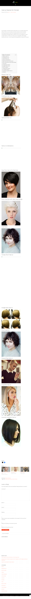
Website (3, 512)
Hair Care (3, 577)
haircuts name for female (13, 479)
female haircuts (7, 479)
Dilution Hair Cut (6, 56)
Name (3, 502)
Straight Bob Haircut (6, 65)
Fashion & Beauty (4, 574)
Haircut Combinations (6, 59)
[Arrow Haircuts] (15, 469)
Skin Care (3, 589)
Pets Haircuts (3, 585)
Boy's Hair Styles (4, 570)
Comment (4, 489)
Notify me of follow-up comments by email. (9, 523)
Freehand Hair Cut (6, 57)
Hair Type (3, 579)
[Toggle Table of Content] (15, 55)
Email (3, 507)
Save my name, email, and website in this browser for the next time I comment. (14, 519)
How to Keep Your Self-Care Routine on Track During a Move (10, 557)
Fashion (3, 572)
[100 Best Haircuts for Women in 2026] (6, 469)
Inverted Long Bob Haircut (7, 70)
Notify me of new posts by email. (7, 527)
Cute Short (4, 63)
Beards (3, 566)
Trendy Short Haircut (6, 64)
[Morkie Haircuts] (25, 469)
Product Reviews (4, 587)
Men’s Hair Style (4, 583)
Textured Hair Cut (6, 58)
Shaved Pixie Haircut (6, 68)
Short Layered (5, 67)
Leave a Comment (13, 12)
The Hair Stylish (15, 2)
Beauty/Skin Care (4, 568)
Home (2, 581)
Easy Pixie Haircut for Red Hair (8, 61)
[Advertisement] (15, 19)
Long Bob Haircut (6, 69)
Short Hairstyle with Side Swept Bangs (9, 62)
